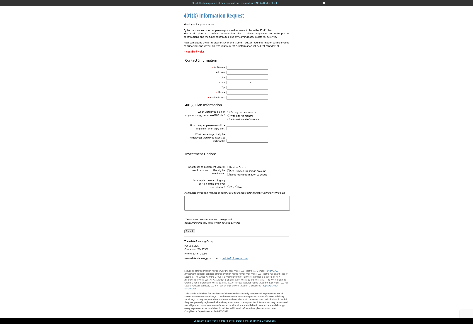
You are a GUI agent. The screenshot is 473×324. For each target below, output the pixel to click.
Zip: (223, 87)
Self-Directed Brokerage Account (248, 171)
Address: (220, 72)
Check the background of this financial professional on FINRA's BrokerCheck (235, 3)
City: (223, 77)
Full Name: (219, 67)
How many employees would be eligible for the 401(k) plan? (207, 127)
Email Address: (217, 97)
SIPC (275, 270)
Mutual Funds (238, 167)
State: (222, 82)
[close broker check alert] (324, 3)
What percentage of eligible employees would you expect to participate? (207, 138)
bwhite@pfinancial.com (235, 258)
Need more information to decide (248, 174)
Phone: (221, 92)
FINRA (269, 270)
